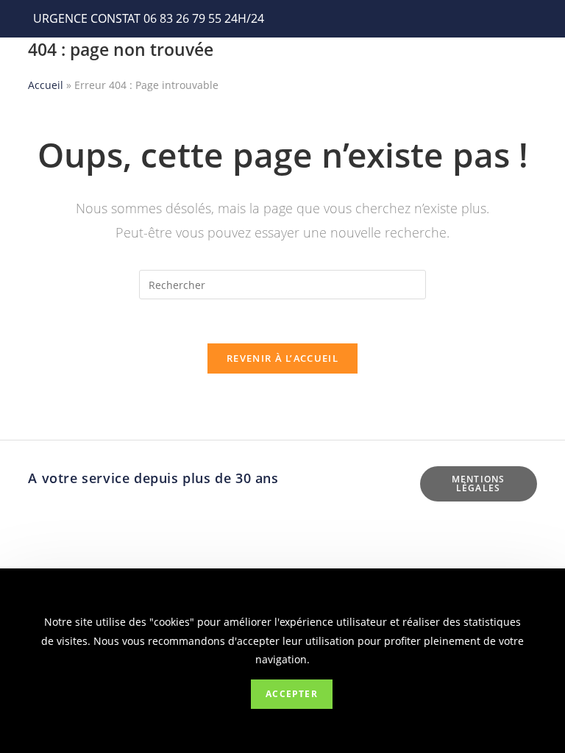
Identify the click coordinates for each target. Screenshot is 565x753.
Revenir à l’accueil (282, 358)
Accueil (45, 85)
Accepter (292, 694)
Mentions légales (478, 483)
